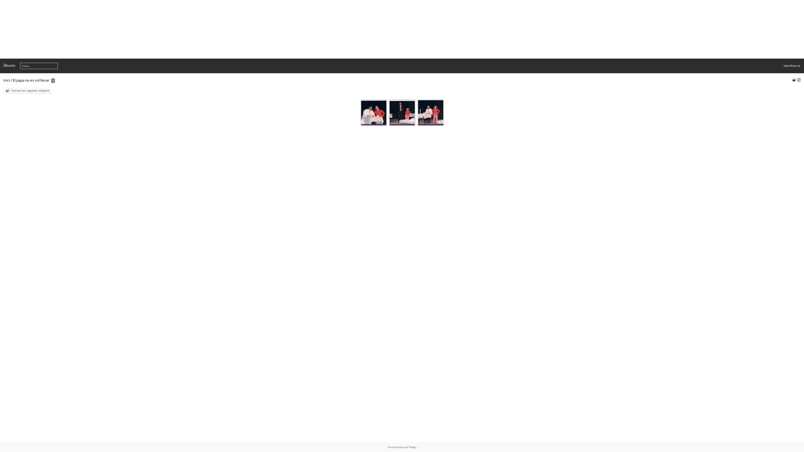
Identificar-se (792, 66)
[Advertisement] (125, 29)
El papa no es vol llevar (31, 80)
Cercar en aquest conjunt (30, 90)
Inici (6, 80)
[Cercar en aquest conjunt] (794, 79)
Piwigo (412, 447)
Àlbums (9, 65)
